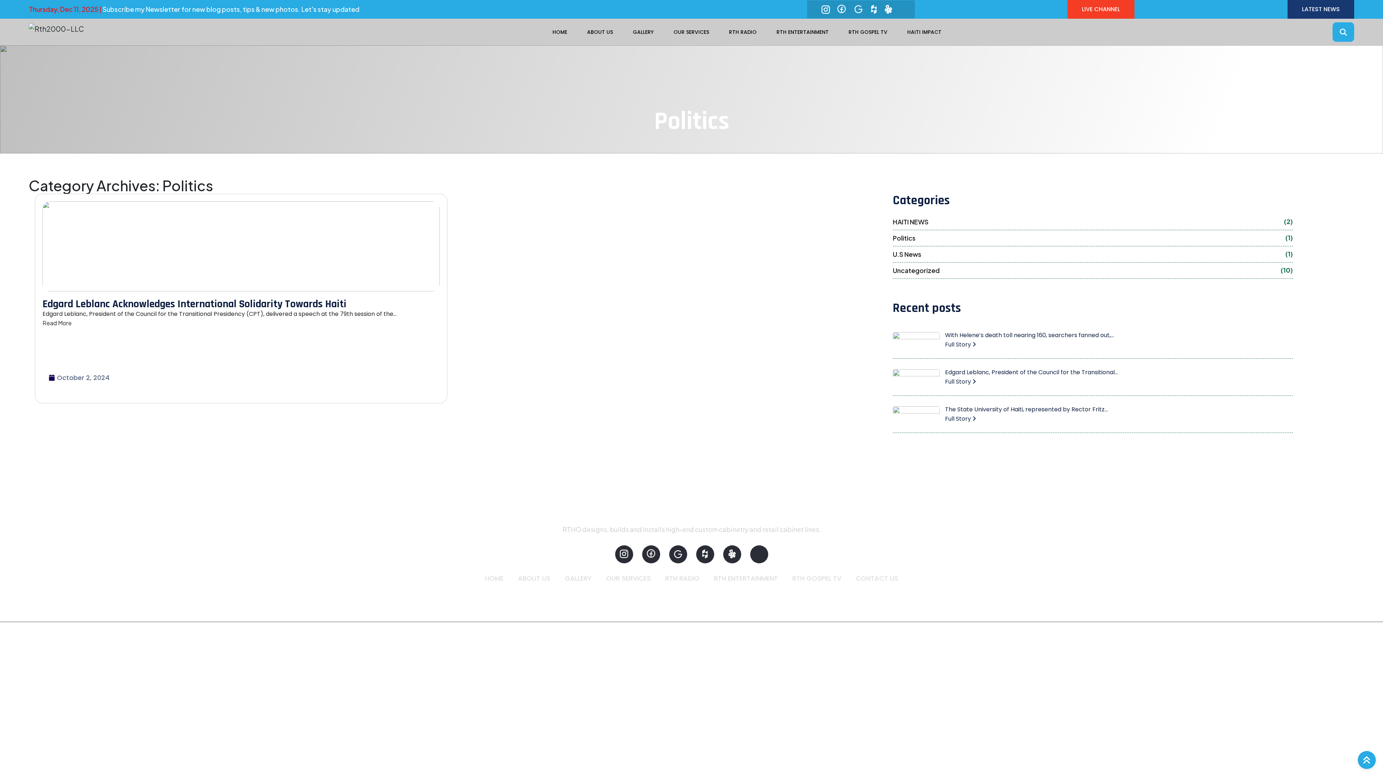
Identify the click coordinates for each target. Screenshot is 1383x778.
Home (559, 32)
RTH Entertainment (802, 32)
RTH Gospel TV (868, 32)
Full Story (958, 344)
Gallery (643, 32)
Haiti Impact (924, 32)
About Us (600, 32)
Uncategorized (1093, 270)
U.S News (1093, 254)
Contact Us (877, 578)
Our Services (691, 32)
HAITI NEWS (1093, 221)
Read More (57, 323)
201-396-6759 (560, 597)
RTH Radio (743, 32)
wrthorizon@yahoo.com (637, 597)
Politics (1093, 237)
